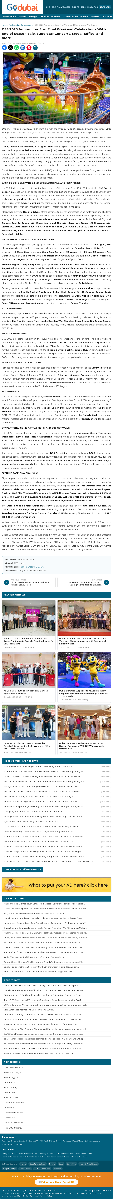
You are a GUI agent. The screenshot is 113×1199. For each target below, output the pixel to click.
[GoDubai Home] (22, 7)
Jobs (83, 7)
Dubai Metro (77, 1141)
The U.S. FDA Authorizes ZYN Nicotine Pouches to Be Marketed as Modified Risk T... (43, 1000)
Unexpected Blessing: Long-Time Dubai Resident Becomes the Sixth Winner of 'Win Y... (45, 923)
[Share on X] (10, 47)
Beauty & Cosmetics (13, 1067)
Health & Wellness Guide (12, 1157)
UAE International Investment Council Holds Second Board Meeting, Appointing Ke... (44, 771)
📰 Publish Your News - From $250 (56, 1182)
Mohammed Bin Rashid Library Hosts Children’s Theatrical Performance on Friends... (43, 1048)
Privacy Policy (55, 1141)
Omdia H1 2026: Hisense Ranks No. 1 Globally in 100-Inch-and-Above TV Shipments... (43, 985)
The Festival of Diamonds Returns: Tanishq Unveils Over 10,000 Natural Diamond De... (44, 952)
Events (75, 7)
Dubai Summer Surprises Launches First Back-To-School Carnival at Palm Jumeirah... (44, 836)
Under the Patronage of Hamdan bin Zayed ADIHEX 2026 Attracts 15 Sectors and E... (43, 1014)
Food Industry (10, 1087)
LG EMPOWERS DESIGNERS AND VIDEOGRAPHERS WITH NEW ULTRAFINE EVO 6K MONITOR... (49, 861)
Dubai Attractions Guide (26, 1153)
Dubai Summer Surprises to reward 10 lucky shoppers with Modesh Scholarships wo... (45, 856)
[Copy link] (35, 47)
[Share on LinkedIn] (22, 47)
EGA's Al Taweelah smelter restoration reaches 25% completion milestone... (39, 1053)
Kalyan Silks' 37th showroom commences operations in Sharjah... (34, 913)
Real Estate (9, 1092)
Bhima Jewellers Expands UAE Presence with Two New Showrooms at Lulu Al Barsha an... (46, 909)
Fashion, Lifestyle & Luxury (21, 25)
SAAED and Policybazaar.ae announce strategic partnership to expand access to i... (43, 1034)
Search (95, 16)
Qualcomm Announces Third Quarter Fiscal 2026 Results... (31, 821)
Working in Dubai (46, 1153)
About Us (6, 1141)
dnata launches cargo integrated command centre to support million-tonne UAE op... (44, 1039)
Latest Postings (28, 16)
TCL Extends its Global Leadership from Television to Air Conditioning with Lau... (41, 826)
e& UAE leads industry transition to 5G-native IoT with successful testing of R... (40, 796)
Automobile (9, 1082)
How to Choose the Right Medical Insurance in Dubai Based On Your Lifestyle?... (42, 801)
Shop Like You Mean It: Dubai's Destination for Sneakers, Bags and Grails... (38, 972)
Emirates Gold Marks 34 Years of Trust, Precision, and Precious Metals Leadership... (42, 942)
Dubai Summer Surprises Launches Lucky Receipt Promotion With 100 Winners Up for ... (45, 928)
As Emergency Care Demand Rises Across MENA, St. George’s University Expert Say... (44, 1044)
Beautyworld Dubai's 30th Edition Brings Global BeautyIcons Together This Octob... (43, 816)
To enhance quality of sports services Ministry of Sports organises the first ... (39, 831)
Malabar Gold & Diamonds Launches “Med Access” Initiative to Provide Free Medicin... (44, 904)
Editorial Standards (19, 1141)
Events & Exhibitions (13, 1123)
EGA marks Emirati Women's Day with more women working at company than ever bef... (45, 1005)
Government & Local (14, 1113)
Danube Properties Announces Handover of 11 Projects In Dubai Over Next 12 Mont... (44, 846)
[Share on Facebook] (4, 47)
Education (92, 7)
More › (105, 898)
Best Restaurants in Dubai (57, 1157)
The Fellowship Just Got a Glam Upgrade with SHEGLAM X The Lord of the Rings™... (43, 851)
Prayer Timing (8, 1144)
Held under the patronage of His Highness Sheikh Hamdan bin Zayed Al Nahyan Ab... (44, 806)
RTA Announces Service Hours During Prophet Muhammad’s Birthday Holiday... (41, 1024)
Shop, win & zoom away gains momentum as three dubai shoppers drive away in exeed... (46, 938)
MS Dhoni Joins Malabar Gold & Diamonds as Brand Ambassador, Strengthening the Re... (46, 933)
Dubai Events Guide (83, 1153)
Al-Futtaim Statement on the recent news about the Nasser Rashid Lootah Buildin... (43, 1019)
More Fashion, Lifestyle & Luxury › (91, 595)
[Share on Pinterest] (28, 47)
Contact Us (33, 1141)
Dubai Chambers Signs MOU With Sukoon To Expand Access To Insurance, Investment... (45, 990)
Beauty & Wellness (61, 7)
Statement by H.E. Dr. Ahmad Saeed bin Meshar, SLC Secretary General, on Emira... (43, 995)
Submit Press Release (75, 16)
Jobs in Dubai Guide (78, 1157)
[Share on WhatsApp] (16, 47)
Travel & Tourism (11, 1097)
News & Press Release (89, 1164)
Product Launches (50, 16)
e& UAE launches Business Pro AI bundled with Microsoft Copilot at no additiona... (42, 791)
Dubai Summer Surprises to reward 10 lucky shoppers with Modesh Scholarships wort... (45, 918)
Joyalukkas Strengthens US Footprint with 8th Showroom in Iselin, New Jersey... (41, 967)
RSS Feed (44, 1141)
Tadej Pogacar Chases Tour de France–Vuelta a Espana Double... (35, 811)
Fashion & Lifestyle (12, 1072)
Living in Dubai (8, 1153)
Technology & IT (11, 1077)
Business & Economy (14, 1103)
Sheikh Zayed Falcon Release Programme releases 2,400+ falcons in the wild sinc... (43, 776)
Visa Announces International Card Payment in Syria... (29, 1010)
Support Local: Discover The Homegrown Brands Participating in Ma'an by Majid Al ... (44, 962)
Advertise (67, 1141)
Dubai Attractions (92, 1141)
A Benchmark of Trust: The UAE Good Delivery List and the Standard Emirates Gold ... (43, 947)
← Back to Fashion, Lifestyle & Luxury (22, 869)
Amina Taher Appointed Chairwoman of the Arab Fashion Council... (35, 957)
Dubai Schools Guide (64, 1153)
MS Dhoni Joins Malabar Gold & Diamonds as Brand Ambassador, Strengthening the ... (45, 781)
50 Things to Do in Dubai (34, 1157)
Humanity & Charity (13, 1128)
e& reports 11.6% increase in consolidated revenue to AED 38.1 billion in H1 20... (41, 841)
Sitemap (19, 1144)
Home (47, 7)
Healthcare (9, 1118)
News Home (9, 16)
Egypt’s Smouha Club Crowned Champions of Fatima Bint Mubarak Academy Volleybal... (45, 1029)
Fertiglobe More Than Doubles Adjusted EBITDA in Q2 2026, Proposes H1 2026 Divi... (43, 786)
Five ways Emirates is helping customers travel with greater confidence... (38, 766)
